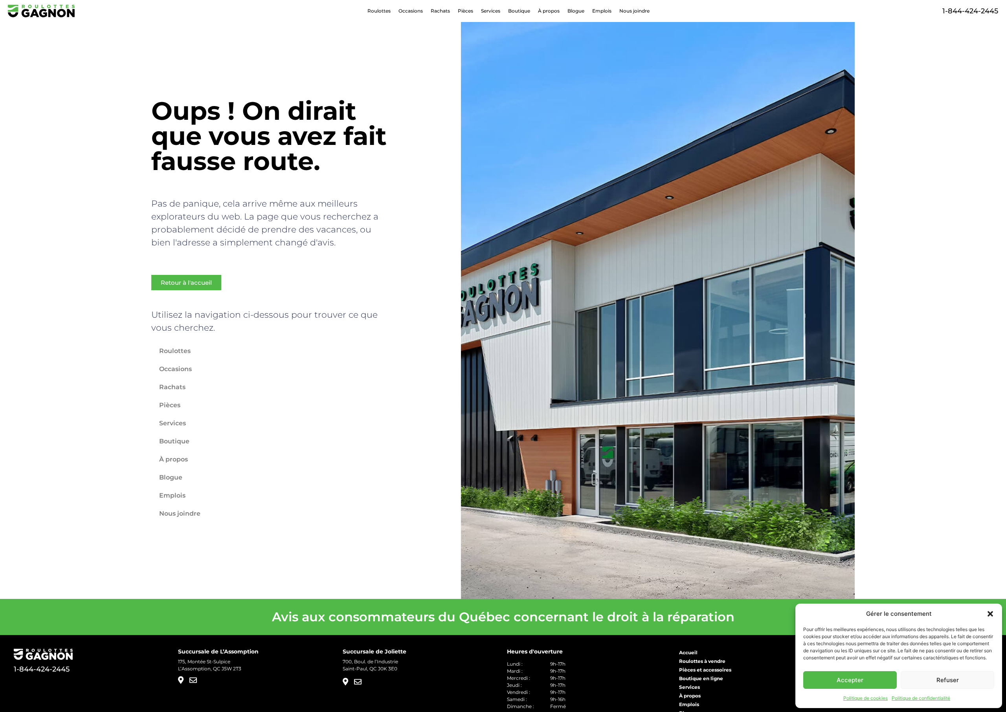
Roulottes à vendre (702, 661)
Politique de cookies (865, 698)
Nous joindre (634, 11)
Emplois (601, 11)
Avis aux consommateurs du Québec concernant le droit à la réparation (503, 616)
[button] (990, 614)
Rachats (440, 11)
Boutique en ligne (701, 678)
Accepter (850, 680)
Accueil (688, 652)
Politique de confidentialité (921, 698)
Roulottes (379, 11)
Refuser (947, 680)
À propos (549, 11)
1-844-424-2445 (970, 11)
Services (490, 11)
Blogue (575, 11)
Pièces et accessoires (705, 670)
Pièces (465, 11)
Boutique (519, 11)
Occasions (410, 11)
